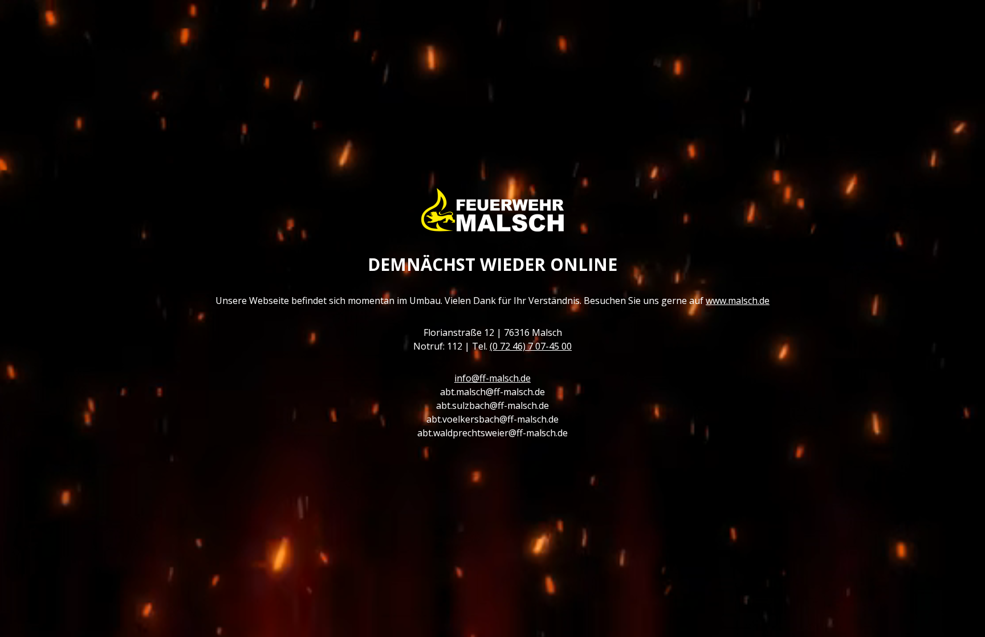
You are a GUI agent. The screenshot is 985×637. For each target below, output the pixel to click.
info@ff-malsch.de (492, 378)
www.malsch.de (738, 300)
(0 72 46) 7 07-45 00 (531, 346)
